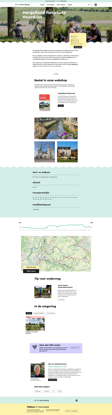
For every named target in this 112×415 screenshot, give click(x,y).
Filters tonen (31, 271)
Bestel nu (61, 105)
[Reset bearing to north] (89, 241)
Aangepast (74, 411)
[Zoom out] (89, 239)
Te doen (42, 4)
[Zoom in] (89, 237)
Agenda (70, 4)
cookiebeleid (56, 410)
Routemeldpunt (52, 379)
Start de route (78, 47)
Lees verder (56, 74)
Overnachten (50, 4)
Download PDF (76, 40)
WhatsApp (37, 391)
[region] (56, 253)
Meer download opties (77, 43)
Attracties (29, 313)
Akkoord (68, 411)
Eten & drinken (61, 4)
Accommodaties (50, 313)
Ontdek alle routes (75, 347)
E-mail (59, 391)
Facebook (47, 391)
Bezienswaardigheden (39, 313)
